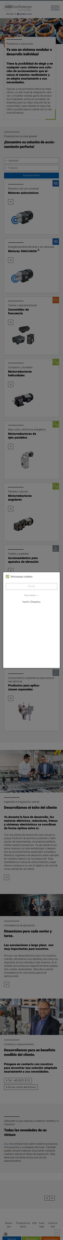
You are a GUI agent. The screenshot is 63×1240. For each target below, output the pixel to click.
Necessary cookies (21, 576)
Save (31, 586)
